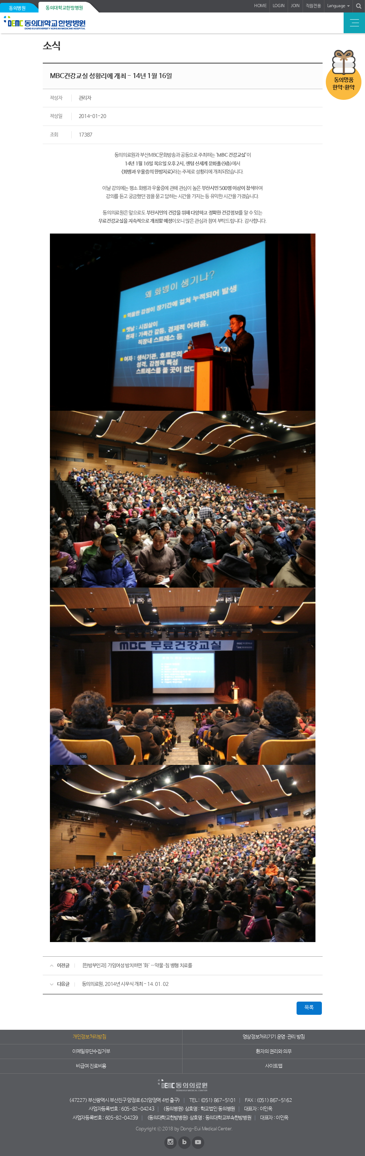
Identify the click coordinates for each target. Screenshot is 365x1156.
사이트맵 (273, 1066)
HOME (260, 6)
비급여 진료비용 (91, 1066)
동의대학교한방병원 (64, 8)
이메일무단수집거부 (91, 1051)
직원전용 (313, 6)
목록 (308, 1007)
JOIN (295, 6)
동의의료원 (54, 22)
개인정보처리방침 (89, 1037)
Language (336, 6)
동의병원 (17, 8)
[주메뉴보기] (354, 22)
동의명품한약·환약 (343, 84)
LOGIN (279, 6)
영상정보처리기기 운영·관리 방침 (274, 1037)
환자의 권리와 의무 (273, 1051)
